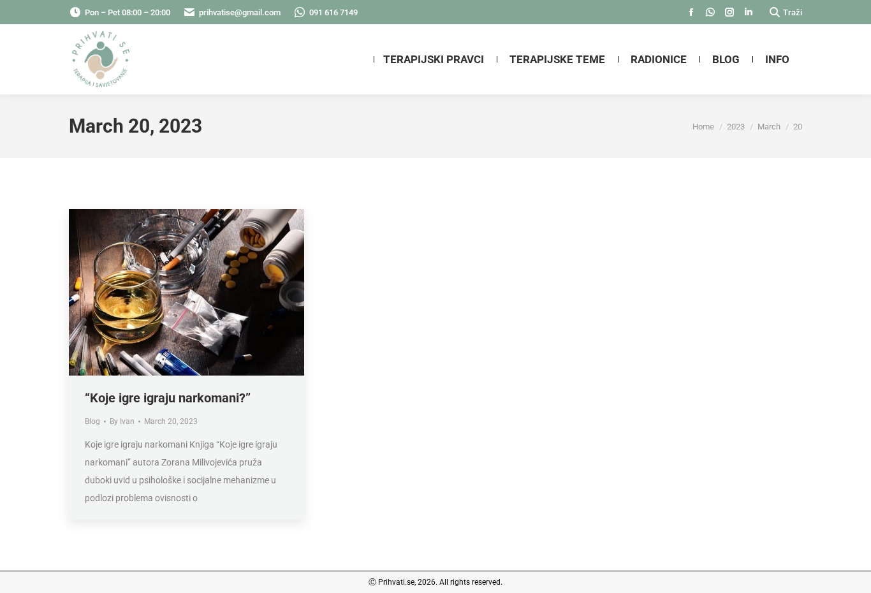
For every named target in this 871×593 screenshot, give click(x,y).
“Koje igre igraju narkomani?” (168, 398)
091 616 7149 (333, 12)
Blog (92, 421)
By (122, 421)
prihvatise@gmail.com (240, 12)
